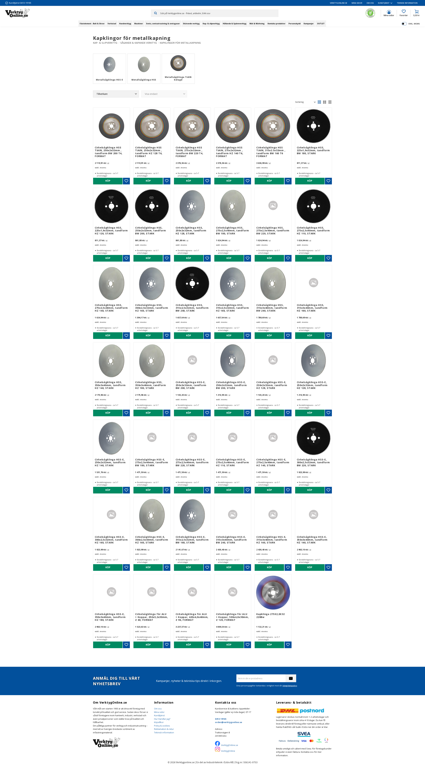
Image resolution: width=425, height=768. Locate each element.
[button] (404, 13)
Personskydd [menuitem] (294, 23)
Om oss (158, 708)
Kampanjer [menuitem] (309, 23)
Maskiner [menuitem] (138, 23)
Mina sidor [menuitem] (357, 3)
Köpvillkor (159, 722)
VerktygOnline (228, 750)
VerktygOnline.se (229, 745)
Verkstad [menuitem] (112, 23)
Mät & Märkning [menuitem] (257, 23)
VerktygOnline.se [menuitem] (338, 3)
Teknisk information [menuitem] (407, 3)
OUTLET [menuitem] (321, 23)
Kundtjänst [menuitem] (383, 3)
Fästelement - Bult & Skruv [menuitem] (92, 23)
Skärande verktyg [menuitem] (191, 23)
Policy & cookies (162, 725)
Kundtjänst (159, 715)
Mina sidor (159, 712)
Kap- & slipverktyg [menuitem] (211, 23)
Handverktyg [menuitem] (125, 23)
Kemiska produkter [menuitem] (276, 23)
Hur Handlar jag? (162, 718)
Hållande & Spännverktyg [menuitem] (234, 23)
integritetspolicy (290, 685)
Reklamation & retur (164, 729)
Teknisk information (164, 732)
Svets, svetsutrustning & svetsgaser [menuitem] (163, 23)
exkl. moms (414, 23)
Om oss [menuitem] (370, 3)
